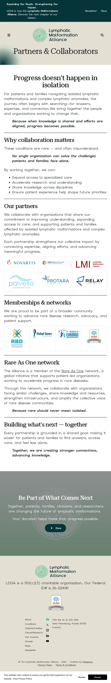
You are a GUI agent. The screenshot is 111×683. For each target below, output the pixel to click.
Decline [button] (82, 677)
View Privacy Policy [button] (22, 679)
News (104, 10)
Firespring (88, 662)
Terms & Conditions (66, 665)
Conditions (30, 624)
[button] (6, 35)
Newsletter (91, 10)
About (28, 619)
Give (57, 528)
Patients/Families (33, 628)
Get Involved (31, 637)
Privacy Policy (45, 665)
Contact (56, 627)
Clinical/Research (34, 632)
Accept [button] (97, 677)
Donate (29, 641)
